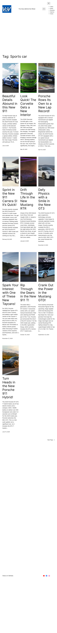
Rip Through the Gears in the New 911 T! (28, 292)
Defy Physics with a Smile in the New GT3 (44, 199)
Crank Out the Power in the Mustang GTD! (45, 292)
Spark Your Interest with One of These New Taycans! (10, 294)
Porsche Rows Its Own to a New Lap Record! (45, 103)
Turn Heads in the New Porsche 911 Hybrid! (8, 388)
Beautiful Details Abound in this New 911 (9, 103)
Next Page (51, 440)
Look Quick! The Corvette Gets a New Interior (28, 105)
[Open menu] (43, 9)
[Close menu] (48, 3)
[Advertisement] (28, 37)
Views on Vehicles (7, 575)
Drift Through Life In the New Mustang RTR (27, 199)
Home (51, 13)
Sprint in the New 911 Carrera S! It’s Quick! (9, 197)
